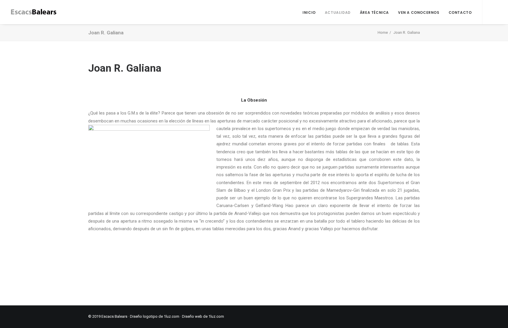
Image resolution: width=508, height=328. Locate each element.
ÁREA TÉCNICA (374, 12)
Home (382, 32)
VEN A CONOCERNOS (419, 12)
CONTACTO (460, 12)
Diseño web (192, 316)
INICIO (309, 12)
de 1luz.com (213, 316)
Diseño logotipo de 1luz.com (154, 316)
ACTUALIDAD (338, 12)
